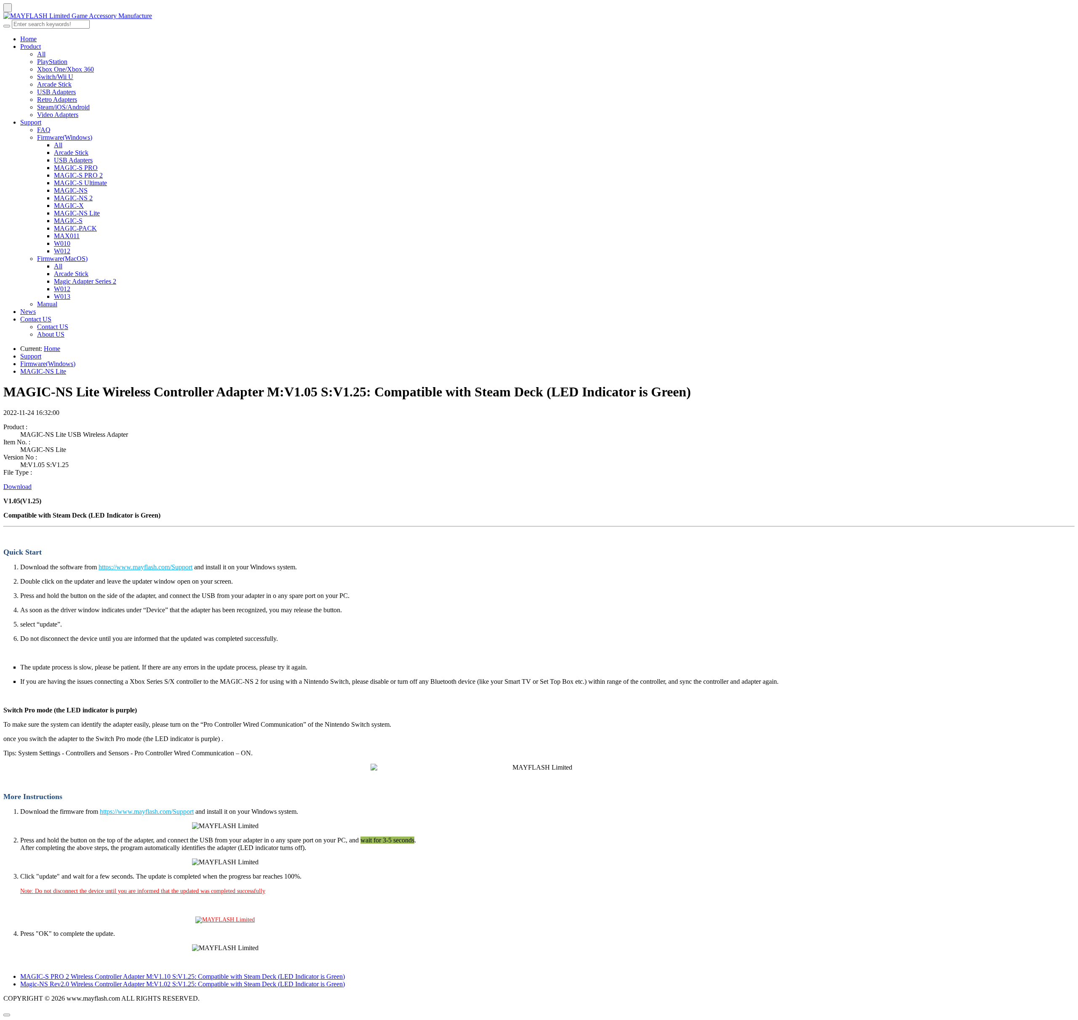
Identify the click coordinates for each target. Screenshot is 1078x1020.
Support (30, 122)
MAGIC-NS (71, 190)
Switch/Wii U (55, 76)
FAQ (44, 129)
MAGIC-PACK (75, 228)
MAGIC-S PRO (76, 167)
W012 (62, 251)
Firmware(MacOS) (62, 258)
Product (30, 46)
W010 (62, 243)
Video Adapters (57, 114)
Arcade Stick (54, 84)
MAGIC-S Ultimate (80, 182)
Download (17, 486)
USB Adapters (56, 92)
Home (28, 38)
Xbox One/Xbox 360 (65, 69)
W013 (62, 296)
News (28, 311)
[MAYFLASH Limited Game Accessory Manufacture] (539, 16)
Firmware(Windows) (64, 137)
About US (50, 334)
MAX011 (67, 235)
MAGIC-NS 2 (73, 198)
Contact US (35, 319)
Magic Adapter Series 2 (85, 281)
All (41, 54)
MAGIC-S (68, 220)
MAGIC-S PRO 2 (78, 175)
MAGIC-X (69, 205)
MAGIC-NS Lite (77, 213)
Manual (47, 304)
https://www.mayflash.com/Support (145, 567)
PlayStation (52, 61)
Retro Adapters (57, 99)
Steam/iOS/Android (63, 107)
